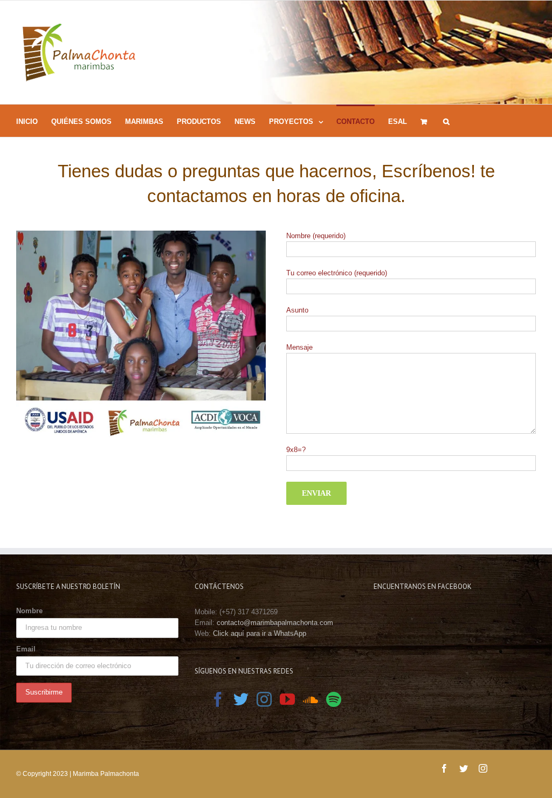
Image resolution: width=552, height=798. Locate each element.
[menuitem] (33, 121)
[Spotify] (333, 699)
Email (26, 649)
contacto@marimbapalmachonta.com (275, 623)
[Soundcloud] (310, 699)
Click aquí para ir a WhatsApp (259, 633)
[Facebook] (217, 699)
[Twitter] (241, 699)
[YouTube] (287, 699)
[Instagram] (264, 699)
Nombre (29, 611)
